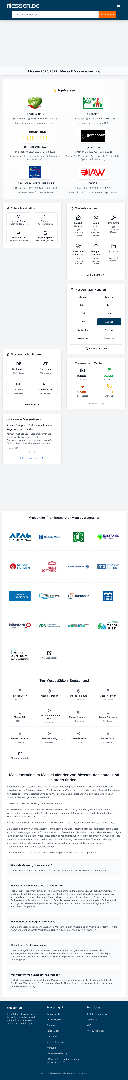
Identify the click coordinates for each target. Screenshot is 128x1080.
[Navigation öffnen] (118, 6)
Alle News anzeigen (30, 458)
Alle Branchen (94, 274)
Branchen (51, 1025)
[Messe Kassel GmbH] (108, 595)
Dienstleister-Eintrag (57, 1053)
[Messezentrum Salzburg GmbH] (20, 654)
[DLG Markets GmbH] (78, 537)
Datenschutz (92, 1019)
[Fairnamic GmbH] (78, 595)
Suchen (109, 14)
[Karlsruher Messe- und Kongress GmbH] (20, 595)
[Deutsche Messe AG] (49, 537)
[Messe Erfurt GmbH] (108, 566)
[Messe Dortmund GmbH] (49, 566)
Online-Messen (54, 1019)
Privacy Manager (95, 1030)
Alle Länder (30, 404)
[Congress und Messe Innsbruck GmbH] (78, 625)
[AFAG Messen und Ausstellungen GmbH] (20, 537)
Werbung (51, 1047)
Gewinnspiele (53, 1014)
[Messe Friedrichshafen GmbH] (49, 595)
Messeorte (52, 1036)
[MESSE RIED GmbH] (108, 625)
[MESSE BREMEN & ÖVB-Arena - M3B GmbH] (20, 566)
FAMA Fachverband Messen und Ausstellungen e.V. (63, 1060)
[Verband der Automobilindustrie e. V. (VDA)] (49, 625)
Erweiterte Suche (98, 348)
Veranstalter (53, 1030)
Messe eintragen (55, 1042)
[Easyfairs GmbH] (108, 537)
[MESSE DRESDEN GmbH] (78, 566)
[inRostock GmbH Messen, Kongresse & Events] (20, 625)
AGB (88, 1025)
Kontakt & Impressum (97, 1014)
